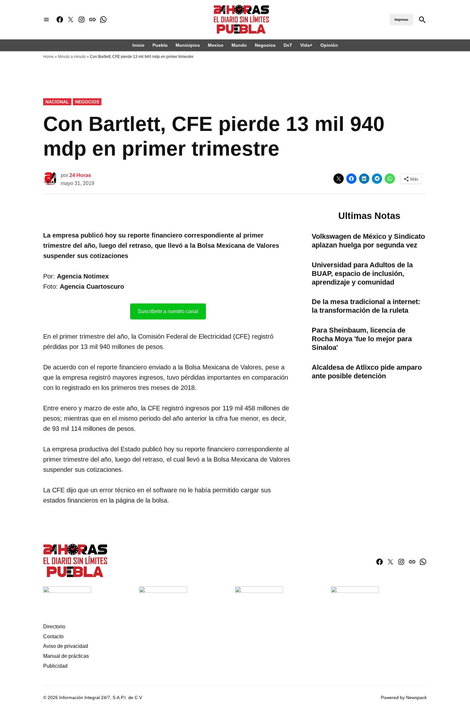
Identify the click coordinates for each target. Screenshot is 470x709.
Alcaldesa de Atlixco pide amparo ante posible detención (367, 371)
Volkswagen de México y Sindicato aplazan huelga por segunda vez (368, 240)
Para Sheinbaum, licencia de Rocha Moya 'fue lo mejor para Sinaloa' (362, 338)
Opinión (329, 45)
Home (48, 56)
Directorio (54, 626)
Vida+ (306, 45)
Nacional (57, 101)
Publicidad (55, 666)
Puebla (160, 45)
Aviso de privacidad (65, 646)
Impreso (401, 19)
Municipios (188, 45)
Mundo (239, 45)
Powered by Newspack (404, 697)
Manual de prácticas (66, 656)
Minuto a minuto (72, 56)
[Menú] (46, 20)
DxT (288, 45)
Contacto (53, 636)
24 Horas (80, 175)
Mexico (215, 45)
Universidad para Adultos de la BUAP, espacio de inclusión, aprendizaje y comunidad (362, 273)
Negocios (265, 45)
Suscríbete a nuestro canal (168, 311)
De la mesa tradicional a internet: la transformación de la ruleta (366, 306)
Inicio (138, 45)
